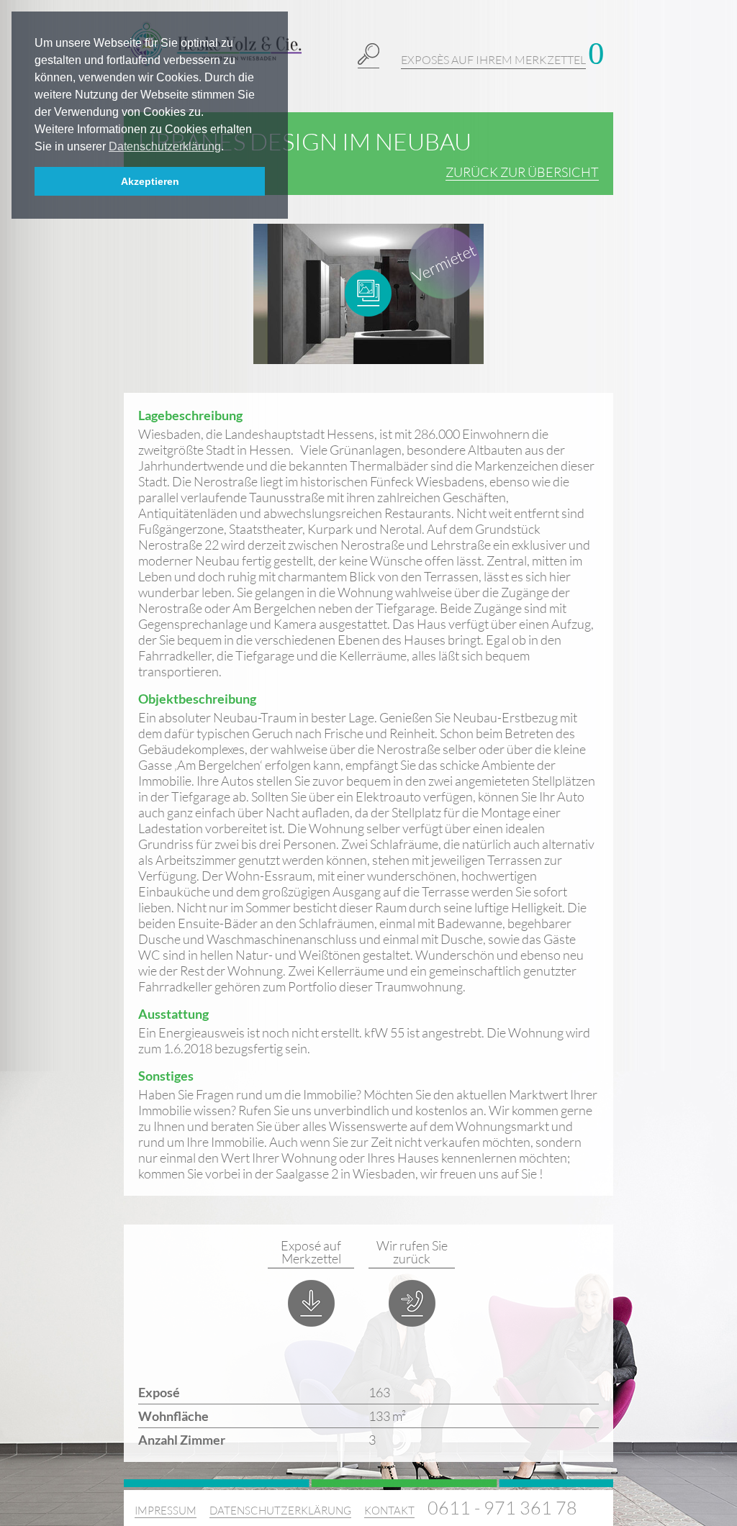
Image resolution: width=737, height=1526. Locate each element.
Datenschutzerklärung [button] (165, 146)
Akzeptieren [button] (150, 181)
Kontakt (389, 1510)
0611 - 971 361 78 (502, 1508)
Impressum (165, 1510)
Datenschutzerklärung (280, 1510)
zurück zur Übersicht (522, 172)
